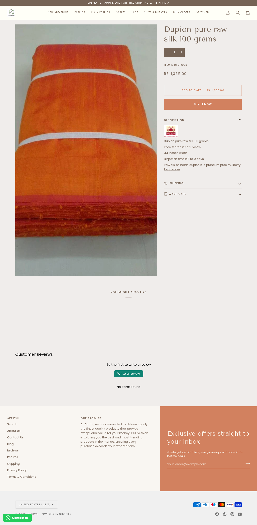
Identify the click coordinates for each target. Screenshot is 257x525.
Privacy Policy (17, 470)
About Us (13, 431)
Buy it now (203, 104)
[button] (58, 13)
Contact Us (15, 437)
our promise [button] (91, 418)
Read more (172, 169)
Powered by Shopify (55, 514)
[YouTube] (240, 514)
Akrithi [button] (13, 418)
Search (12, 424)
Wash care (177, 194)
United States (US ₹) (35, 504)
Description (174, 120)
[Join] (246, 463)
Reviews (13, 450)
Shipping (176, 183)
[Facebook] (217, 514)
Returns (12, 457)
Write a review (128, 373)
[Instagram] (232, 514)
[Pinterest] (224, 514)
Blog (10, 444)
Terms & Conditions (21, 477)
